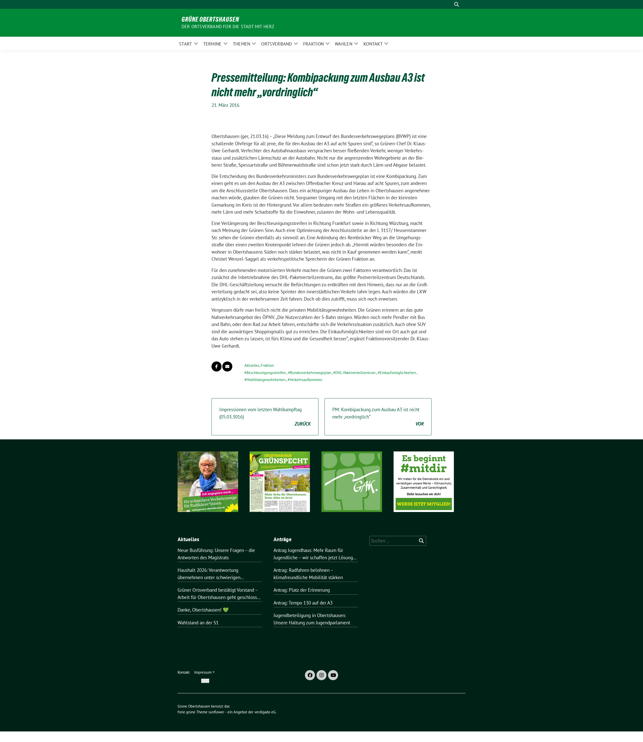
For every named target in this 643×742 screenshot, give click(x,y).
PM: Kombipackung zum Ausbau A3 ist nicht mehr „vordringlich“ (378, 416)
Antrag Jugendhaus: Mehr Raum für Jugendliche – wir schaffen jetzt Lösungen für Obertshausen (316, 554)
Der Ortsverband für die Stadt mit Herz (228, 26)
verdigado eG (265, 712)
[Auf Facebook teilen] (216, 366)
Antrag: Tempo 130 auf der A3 (303, 603)
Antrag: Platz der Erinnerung (302, 590)
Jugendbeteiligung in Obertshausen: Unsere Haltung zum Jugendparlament (312, 619)
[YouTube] (333, 675)
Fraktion (267, 365)
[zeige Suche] (456, 4)
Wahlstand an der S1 (198, 623)
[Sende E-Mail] (227, 366)
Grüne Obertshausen (210, 19)
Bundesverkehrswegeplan (310, 372)
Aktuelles (251, 365)
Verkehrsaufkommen (306, 379)
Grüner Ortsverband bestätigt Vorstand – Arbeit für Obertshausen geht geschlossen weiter (220, 594)
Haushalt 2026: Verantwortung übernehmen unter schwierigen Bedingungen (209, 574)
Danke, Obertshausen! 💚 (203, 610)
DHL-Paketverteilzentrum (355, 372)
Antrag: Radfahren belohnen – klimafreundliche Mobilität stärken (308, 573)
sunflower (216, 712)
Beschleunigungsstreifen (266, 372)
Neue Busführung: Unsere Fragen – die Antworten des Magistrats (216, 554)
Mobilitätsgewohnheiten (265, 379)
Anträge (283, 539)
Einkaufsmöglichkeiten (398, 372)
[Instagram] (321, 675)
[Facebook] (310, 675)
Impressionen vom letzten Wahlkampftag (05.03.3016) (265, 416)
